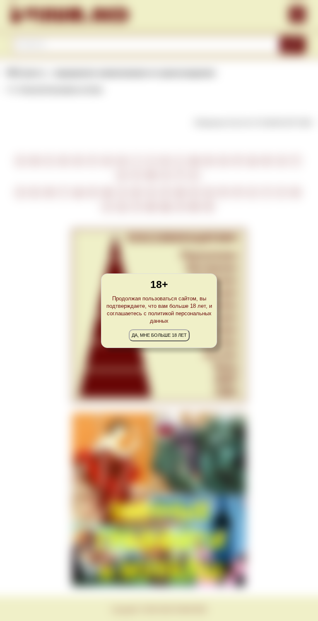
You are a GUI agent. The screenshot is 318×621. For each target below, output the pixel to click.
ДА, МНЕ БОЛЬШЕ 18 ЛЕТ (159, 335)
